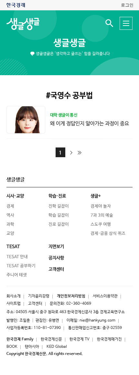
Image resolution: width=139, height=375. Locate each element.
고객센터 (35, 303)
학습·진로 (57, 196)
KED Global (57, 347)
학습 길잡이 (58, 215)
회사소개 (13, 296)
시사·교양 (15, 196)
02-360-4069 (78, 303)
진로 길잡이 (58, 224)
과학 (10, 224)
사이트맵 (13, 303)
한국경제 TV (80, 339)
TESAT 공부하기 (21, 266)
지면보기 (56, 246)
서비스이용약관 (105, 296)
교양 (10, 233)
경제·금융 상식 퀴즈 (108, 233)
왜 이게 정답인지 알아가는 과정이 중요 (89, 123)
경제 (10, 206)
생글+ (96, 196)
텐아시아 (32, 347)
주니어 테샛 (16, 275)
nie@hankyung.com (97, 320)
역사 (10, 215)
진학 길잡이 (58, 206)
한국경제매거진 (109, 339)
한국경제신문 (51, 339)
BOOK (11, 347)
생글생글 (69, 43)
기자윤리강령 (38, 296)
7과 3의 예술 (102, 215)
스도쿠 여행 (101, 224)
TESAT (13, 246)
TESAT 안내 (17, 256)
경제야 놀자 (101, 206)
